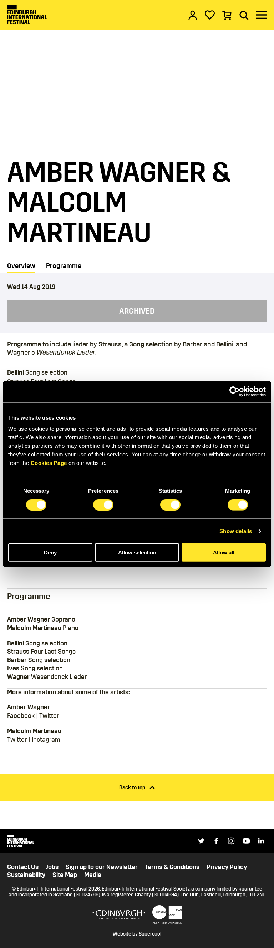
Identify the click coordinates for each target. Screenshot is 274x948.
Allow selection (137, 552)
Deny (50, 552)
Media (92, 875)
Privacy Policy (227, 867)
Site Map (64, 875)
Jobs (52, 867)
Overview (21, 266)
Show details (235, 531)
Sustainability (26, 875)
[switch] (103, 504)
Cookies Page (49, 463)
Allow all (223, 552)
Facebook (21, 716)
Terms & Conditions (172, 867)
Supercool (150, 934)
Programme (63, 266)
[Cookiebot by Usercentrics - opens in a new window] (234, 391)
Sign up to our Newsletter (102, 867)
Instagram (46, 740)
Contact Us (23, 867)
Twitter (49, 716)
